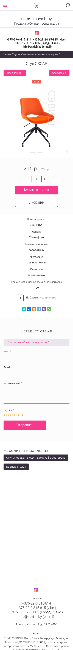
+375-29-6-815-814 (19, 39)
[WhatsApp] (49, 309)
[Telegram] (39, 309)
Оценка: (9, 410)
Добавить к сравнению (40, 297)
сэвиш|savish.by (36, 18)
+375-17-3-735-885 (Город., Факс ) (37, 43)
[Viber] (44, 309)
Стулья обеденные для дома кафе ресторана (35, 54)
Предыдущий (14, 72)
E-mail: (7, 367)
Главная (7, 54)
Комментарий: (13, 383)
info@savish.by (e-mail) (37, 46)
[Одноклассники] (34, 309)
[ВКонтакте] (29, 309)
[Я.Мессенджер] (24, 309)
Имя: (7, 351)
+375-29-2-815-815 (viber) (50, 39)
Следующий (59, 72)
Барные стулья (16, 466)
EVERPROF (36, 224)
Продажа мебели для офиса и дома (36, 23)
